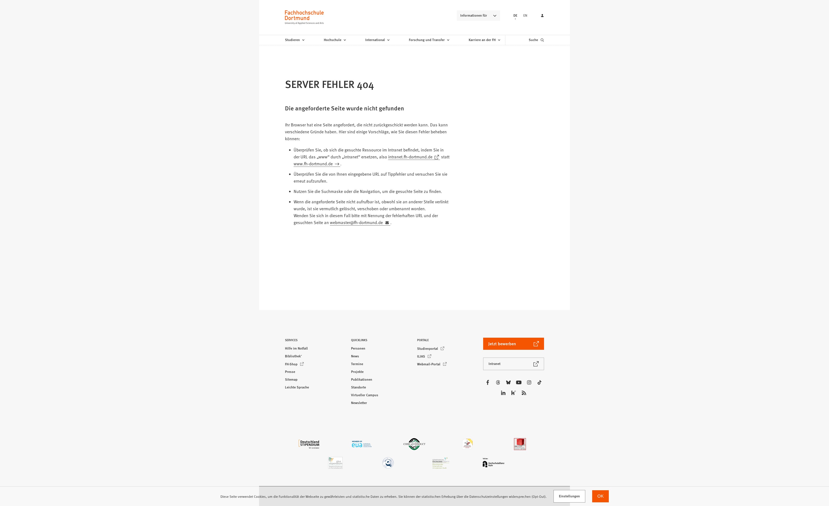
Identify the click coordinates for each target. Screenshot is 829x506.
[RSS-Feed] (524, 393)
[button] (315, 341)
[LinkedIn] (503, 393)
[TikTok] (539, 382)
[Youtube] (519, 382)
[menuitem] (294, 40)
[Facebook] (488, 382)
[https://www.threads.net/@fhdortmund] (498, 382)
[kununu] (513, 393)
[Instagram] (529, 382)
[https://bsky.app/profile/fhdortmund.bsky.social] (508, 382)
